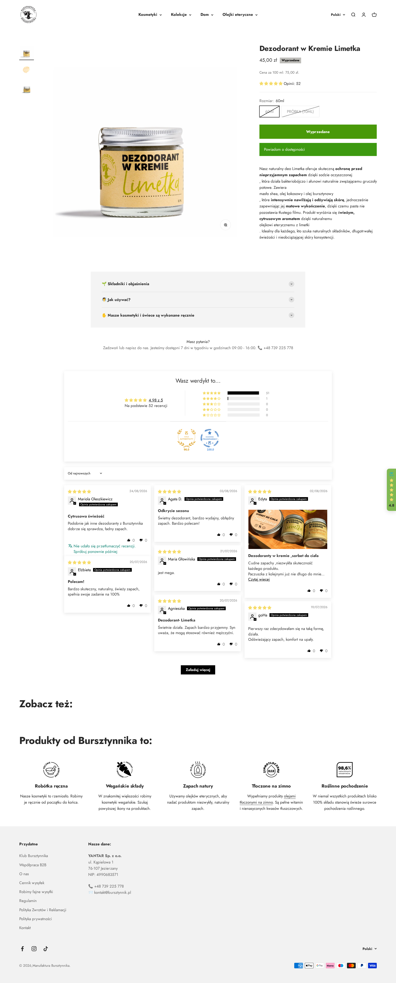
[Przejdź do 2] (26, 70)
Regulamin (28, 900)
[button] (271, 83)
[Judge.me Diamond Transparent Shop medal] (210, 438)
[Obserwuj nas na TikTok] (46, 949)
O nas (24, 874)
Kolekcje (179, 14)
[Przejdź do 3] (26, 89)
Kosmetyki (147, 14)
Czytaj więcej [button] (259, 579)
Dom (205, 14)
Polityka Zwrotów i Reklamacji (42, 910)
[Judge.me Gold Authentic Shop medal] (186, 438)
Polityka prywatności (35, 919)
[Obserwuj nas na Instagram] (34, 949)
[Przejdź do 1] (26, 52)
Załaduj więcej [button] (198, 669)
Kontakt (25, 927)
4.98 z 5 (156, 400)
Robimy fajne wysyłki (36, 891)
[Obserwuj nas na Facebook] (22, 949)
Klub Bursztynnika (33, 855)
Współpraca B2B (32, 865)
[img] (79, 491)
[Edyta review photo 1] (287, 529)
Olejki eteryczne (238, 14)
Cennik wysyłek (31, 883)
